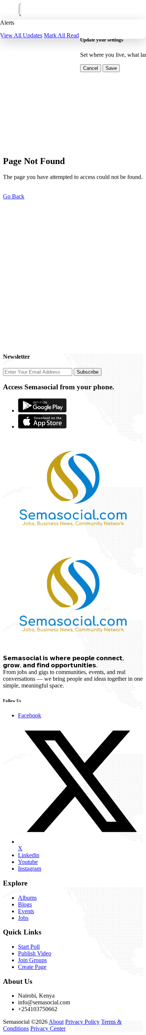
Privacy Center (48, 1028)
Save (111, 68)
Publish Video (34, 953)
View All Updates (21, 35)
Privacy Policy (82, 1022)
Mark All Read (61, 35)
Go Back (13, 196)
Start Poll (29, 946)
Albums (27, 898)
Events (26, 911)
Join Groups (32, 960)
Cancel (90, 68)
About (56, 1022)
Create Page (32, 967)
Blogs (25, 904)
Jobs (23, 918)
